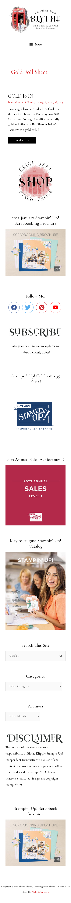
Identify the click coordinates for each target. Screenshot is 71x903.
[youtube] (56, 307)
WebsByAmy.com (40, 891)
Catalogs (40, 102)
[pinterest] (42, 307)
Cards (31, 102)
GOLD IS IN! (21, 96)
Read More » (22, 139)
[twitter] (28, 307)
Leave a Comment (17, 102)
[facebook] (14, 307)
